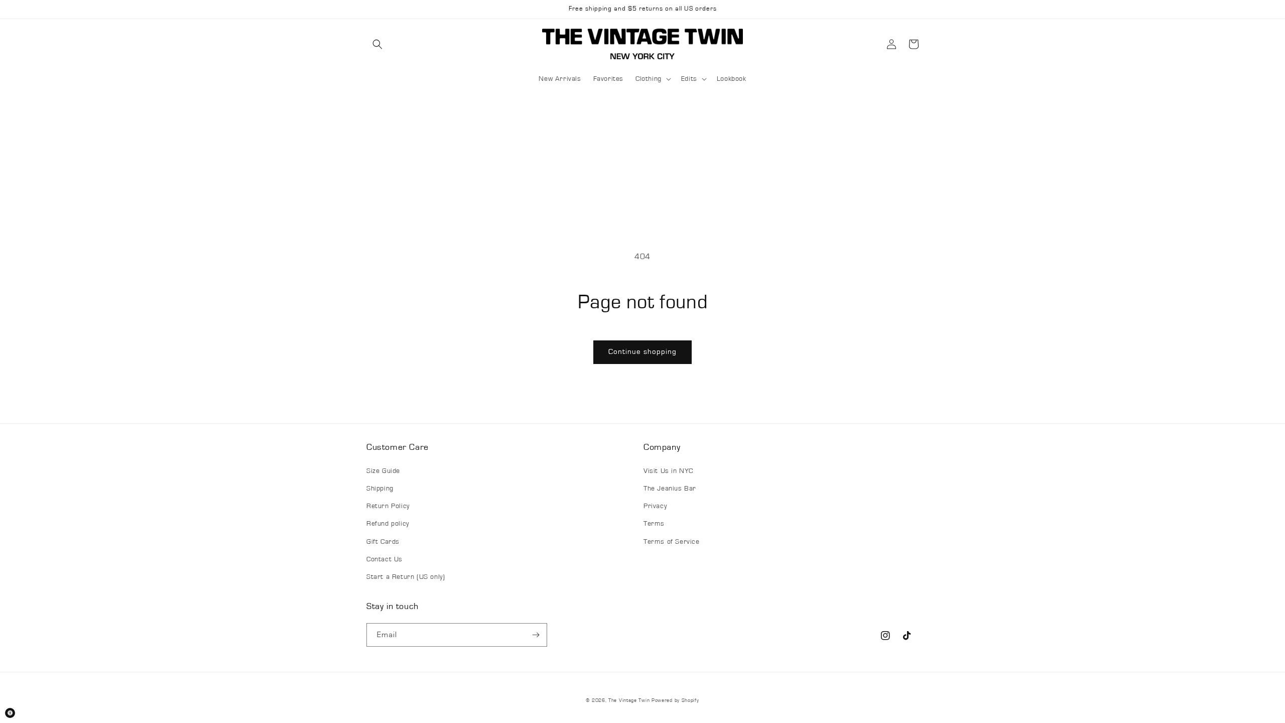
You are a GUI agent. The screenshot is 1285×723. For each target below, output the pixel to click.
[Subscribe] (536, 635)
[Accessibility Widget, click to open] (10, 713)
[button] (377, 44)
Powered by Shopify (675, 700)
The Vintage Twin (629, 700)
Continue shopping (642, 351)
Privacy (655, 506)
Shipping (380, 488)
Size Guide (383, 470)
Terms (654, 523)
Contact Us (384, 559)
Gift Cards (383, 541)
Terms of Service (672, 541)
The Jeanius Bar (670, 488)
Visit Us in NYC (668, 470)
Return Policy (388, 506)
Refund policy (387, 523)
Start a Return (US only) (405, 576)
